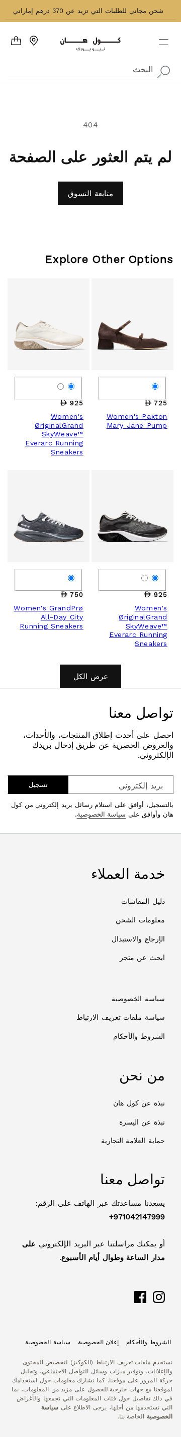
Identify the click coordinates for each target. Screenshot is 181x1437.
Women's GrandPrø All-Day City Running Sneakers (48, 616)
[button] (169, 38)
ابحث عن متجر (142, 957)
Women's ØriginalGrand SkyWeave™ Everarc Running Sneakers (54, 433)
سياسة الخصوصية (101, 814)
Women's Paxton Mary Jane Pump (137, 420)
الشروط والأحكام (139, 1036)
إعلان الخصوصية (98, 1342)
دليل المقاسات (143, 901)
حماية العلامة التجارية (133, 1141)
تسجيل (38, 784)
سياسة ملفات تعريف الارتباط (120, 1017)
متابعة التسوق (90, 193)
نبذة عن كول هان (139, 1103)
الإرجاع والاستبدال (138, 939)
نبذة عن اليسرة (142, 1122)
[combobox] (90, 68)
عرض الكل (90, 676)
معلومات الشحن (140, 920)
